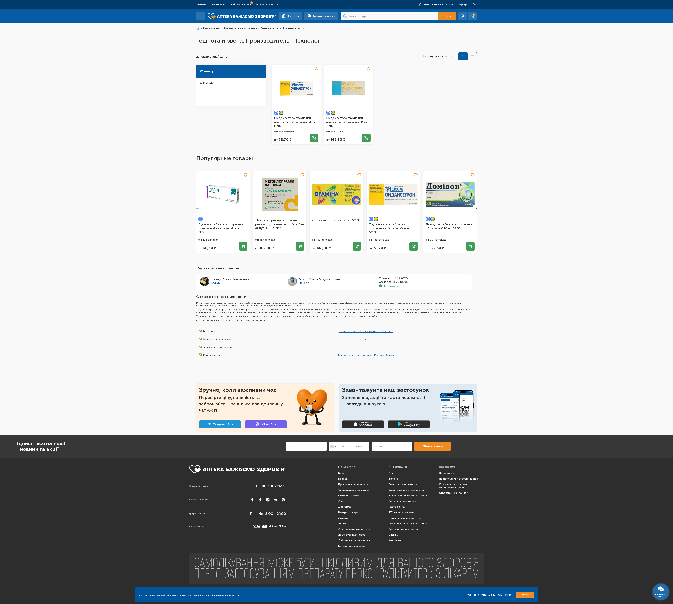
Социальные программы (354, 489)
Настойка (366, 354)
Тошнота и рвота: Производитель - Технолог (366, 331)
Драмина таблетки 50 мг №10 (335, 220)
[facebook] (252, 500)
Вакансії (394, 478)
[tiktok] (260, 500)
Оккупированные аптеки (354, 529)
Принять (525, 594)
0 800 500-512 (440, 4)
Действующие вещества (354, 540)
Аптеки (201, 4)
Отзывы (394, 534)
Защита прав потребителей (407, 489)
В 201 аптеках (437, 239)
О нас (392, 473)
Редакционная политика (404, 529)
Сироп (390, 354)
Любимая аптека (240, 4)
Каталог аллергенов (351, 545)
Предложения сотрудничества (458, 478)
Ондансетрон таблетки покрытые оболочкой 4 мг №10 (294, 122)
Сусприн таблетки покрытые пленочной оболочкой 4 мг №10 (220, 228)
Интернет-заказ (348, 495)
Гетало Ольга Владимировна (320, 279)
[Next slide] (476, 208)
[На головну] (237, 469)
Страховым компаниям (453, 492)
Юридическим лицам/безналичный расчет (453, 486)
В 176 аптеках (209, 239)
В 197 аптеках (323, 239)
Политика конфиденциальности (488, 594)
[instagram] (268, 500)
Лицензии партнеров (351, 534)
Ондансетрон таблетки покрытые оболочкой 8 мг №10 (347, 122)
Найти (447, 16)
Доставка (344, 506)
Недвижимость (448, 473)
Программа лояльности (353, 484)
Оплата (343, 501)
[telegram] (275, 500)
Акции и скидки (324, 16)
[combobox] (333, 446)
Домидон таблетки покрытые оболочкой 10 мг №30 (449, 226)
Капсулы (343, 354)
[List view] (472, 56)
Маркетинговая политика (405, 517)
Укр (460, 4)
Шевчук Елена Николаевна (230, 279)
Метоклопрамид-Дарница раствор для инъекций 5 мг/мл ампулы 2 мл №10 (279, 224)
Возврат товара (348, 512)
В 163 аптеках (266, 239)
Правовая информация (403, 501)
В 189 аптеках (285, 131)
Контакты (395, 540)
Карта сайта (397, 506)
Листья (354, 354)
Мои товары (217, 4)
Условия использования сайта (408, 495)
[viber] (283, 500)
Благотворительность (403, 484)
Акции (342, 523)
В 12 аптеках (336, 131)
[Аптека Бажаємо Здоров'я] (197, 28)
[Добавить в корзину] (314, 138)
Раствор (379, 354)
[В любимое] (316, 69)
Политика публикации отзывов (408, 523)
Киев (425, 4)
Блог (341, 473)
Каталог (293, 16)
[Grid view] (463, 56)
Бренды (343, 478)
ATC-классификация (402, 512)
